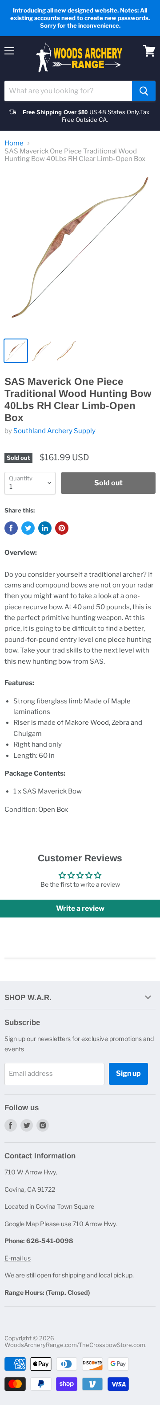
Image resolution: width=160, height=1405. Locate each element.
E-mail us (17, 1258)
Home (14, 143)
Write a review (80, 908)
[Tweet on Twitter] (28, 528)
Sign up (128, 1073)
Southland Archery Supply (54, 431)
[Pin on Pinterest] (61, 528)
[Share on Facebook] (11, 528)
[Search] (144, 91)
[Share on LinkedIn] (45, 528)
